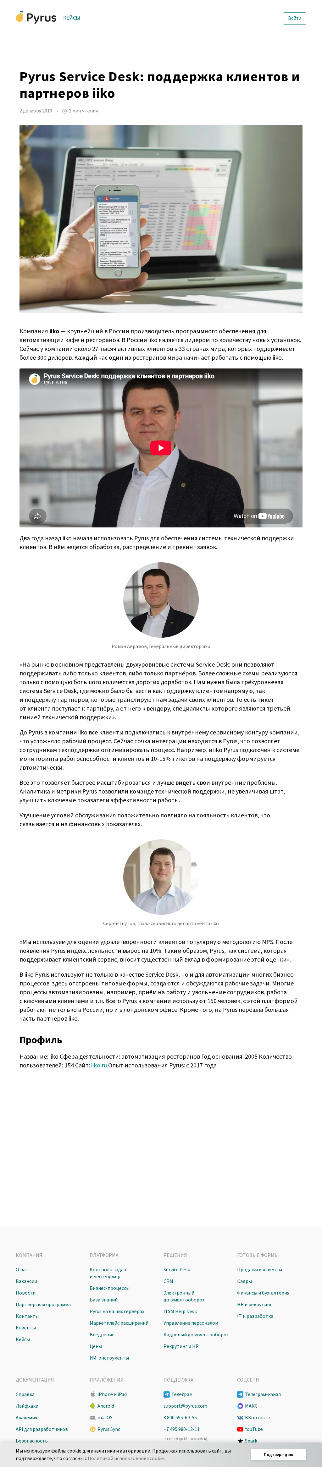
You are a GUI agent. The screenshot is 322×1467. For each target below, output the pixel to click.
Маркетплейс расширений (119, 1323)
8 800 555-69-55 (180, 1417)
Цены (96, 1346)
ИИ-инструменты (109, 1358)
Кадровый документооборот (196, 1334)
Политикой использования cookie (126, 1458)
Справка (25, 1394)
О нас (22, 1269)
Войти (294, 18)
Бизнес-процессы (110, 1288)
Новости (26, 1293)
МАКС (251, 1406)
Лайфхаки (27, 1406)
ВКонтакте (257, 1417)
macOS (105, 1417)
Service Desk (177, 1269)
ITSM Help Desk (180, 1311)
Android (105, 1406)
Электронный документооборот (184, 1296)
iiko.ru (99, 1065)
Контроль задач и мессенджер (108, 1273)
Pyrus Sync (108, 1429)
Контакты (27, 1316)
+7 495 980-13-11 (182, 1429)
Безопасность (32, 1440)
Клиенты (26, 1327)
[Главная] (36, 17)
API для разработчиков (42, 1429)
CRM (168, 1281)
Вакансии (26, 1281)
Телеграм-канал (263, 1394)
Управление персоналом (191, 1323)
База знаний (104, 1299)
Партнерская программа (43, 1304)
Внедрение (102, 1334)
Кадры (244, 1281)
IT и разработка (255, 1316)
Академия (26, 1417)
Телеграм (181, 1394)
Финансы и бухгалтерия (263, 1293)
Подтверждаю (278, 1455)
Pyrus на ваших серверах (117, 1311)
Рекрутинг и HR (181, 1346)
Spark (251, 1440)
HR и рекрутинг (254, 1304)
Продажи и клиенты (259, 1269)
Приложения (107, 1380)
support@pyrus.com (185, 1406)
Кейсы (71, 18)
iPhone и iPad (112, 1394)
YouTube (254, 1429)
